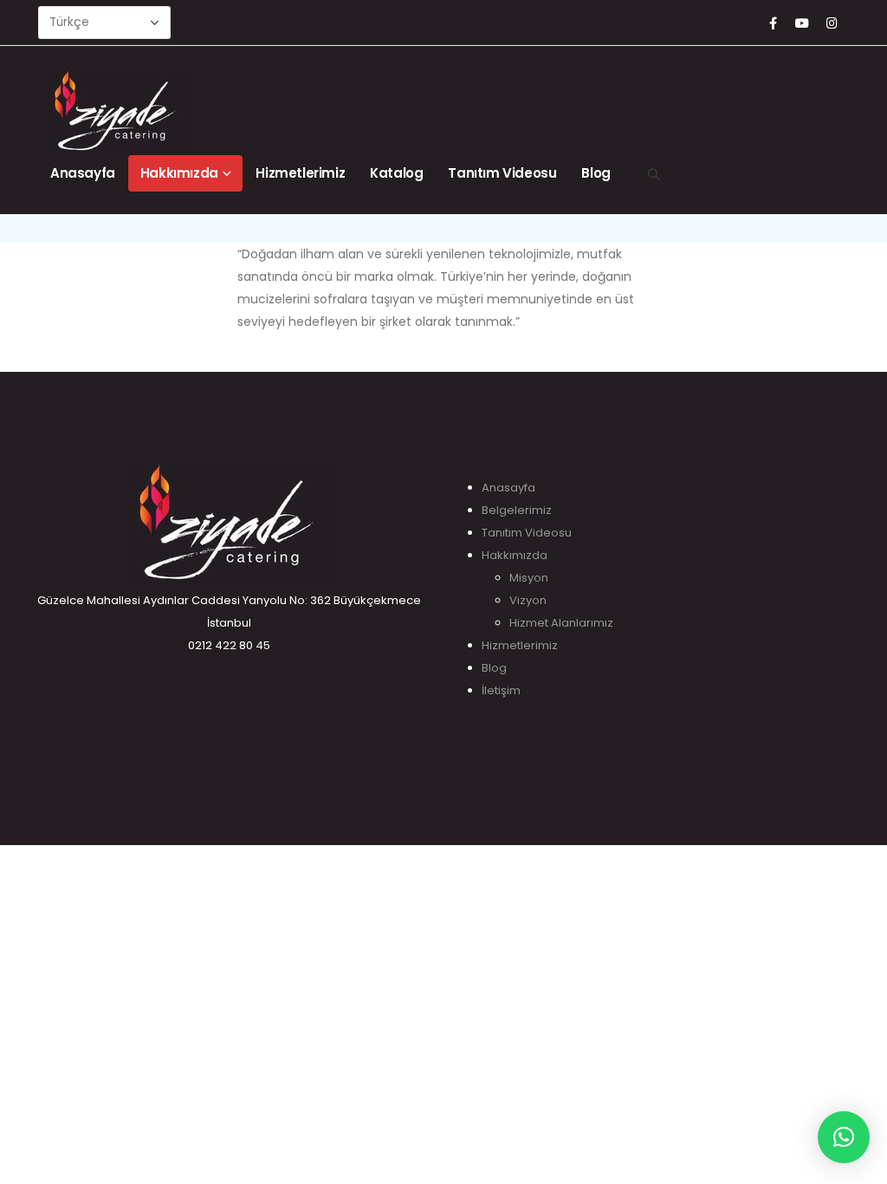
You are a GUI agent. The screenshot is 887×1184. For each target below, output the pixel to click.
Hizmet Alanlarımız (561, 623)
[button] (844, 1137)
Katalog (396, 173)
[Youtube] (802, 22)
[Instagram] (831, 22)
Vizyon (528, 600)
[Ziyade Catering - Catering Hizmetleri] (168, 111)
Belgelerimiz (517, 510)
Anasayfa (82, 173)
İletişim (501, 690)
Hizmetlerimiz (300, 173)
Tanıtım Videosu (502, 173)
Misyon (528, 577)
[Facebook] (773, 22)
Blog (595, 173)
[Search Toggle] (654, 174)
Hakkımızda (179, 173)
